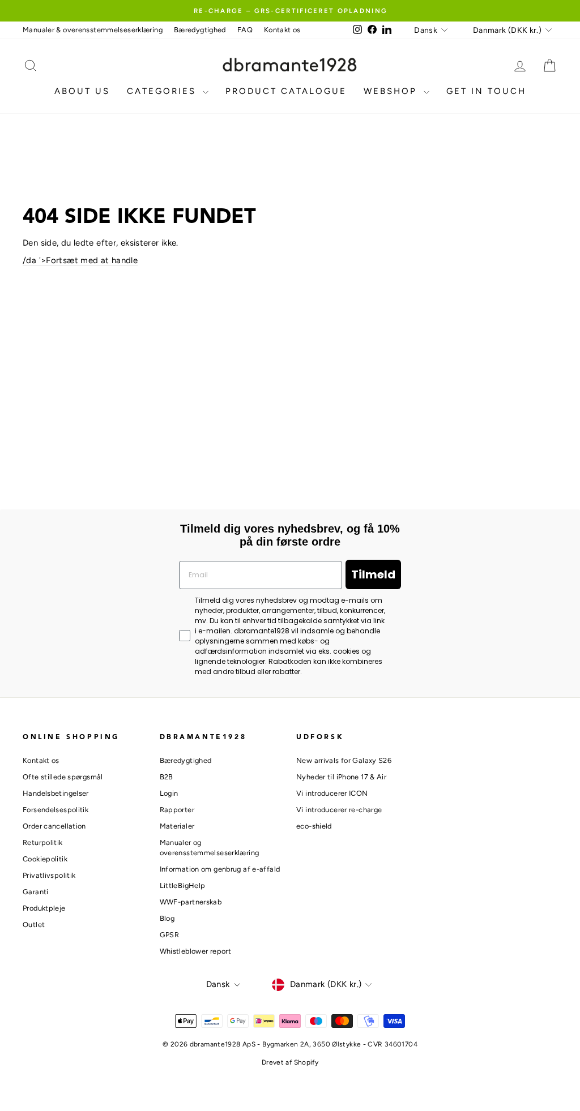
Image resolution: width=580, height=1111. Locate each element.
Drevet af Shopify (290, 1062)
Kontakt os (282, 29)
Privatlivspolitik (49, 875)
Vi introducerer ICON (332, 793)
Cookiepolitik (45, 859)
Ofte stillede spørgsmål (63, 777)
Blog (167, 918)
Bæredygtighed (200, 29)
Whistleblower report (196, 951)
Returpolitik (43, 842)
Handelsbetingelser (56, 793)
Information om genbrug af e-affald (220, 869)
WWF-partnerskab (191, 902)
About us (82, 91)
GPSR (170, 934)
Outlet (34, 924)
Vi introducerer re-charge (339, 809)
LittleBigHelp (183, 885)
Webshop (392, 91)
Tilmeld (373, 574)
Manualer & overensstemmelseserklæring (93, 29)
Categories (163, 91)
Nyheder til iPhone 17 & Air (341, 777)
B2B (166, 777)
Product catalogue (286, 91)
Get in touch (486, 91)
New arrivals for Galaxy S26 (343, 760)
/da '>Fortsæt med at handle (80, 260)
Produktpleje (44, 908)
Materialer (177, 826)
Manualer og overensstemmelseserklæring (209, 847)
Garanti (36, 891)
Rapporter (177, 809)
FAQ (245, 29)
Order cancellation (54, 826)
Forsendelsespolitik (55, 809)
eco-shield (314, 826)
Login (169, 793)
